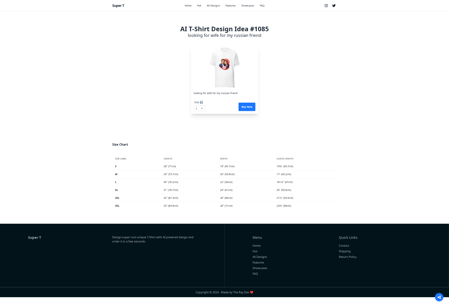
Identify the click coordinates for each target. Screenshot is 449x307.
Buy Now (247, 106)
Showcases (247, 5)
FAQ (262, 5)
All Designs (213, 5)
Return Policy (347, 257)
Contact (344, 246)
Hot (199, 5)
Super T (118, 5)
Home (188, 5)
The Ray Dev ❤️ (243, 292)
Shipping (345, 251)
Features (231, 5)
